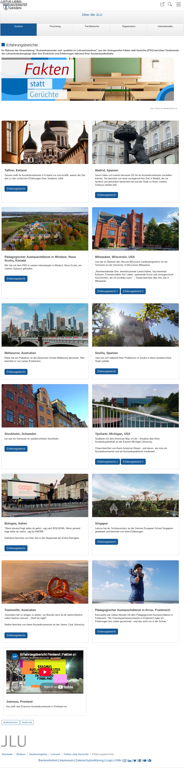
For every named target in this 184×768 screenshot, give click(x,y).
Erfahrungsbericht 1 (107, 291)
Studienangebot (38, 754)
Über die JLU (92, 14)
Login (110, 760)
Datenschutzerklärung (90, 760)
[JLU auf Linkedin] (130, 760)
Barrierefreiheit (47, 760)
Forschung (55, 26)
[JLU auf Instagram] (125, 760)
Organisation (128, 26)
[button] (162, 4)
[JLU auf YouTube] (144, 760)
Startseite (7, 754)
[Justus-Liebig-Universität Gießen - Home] (45, 5)
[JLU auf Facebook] (149, 760)
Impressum (66, 760)
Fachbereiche (92, 26)
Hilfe (118, 760)
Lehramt (55, 754)
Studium (18, 26)
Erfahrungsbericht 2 (133, 291)
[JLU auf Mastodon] (140, 760)
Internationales (165, 26)
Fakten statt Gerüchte (76, 754)
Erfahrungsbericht (16, 188)
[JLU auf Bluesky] (135, 760)
